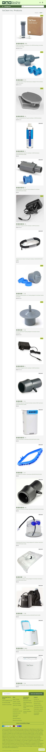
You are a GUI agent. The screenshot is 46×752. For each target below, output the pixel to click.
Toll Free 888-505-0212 (7, 700)
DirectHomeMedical (8, 750)
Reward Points (37, 703)
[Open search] (33, 6)
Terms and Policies (16, 750)
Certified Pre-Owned (17, 711)
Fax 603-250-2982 (6, 702)
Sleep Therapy (16, 699)
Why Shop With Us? (38, 701)
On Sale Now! (16, 709)
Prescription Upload (38, 709)
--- (13, 707)
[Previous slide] (18, 28)
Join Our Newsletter (36, 693)
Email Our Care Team (7, 704)
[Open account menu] (40, 2)
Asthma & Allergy (16, 703)
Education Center (27, 700)
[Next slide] (42, 28)
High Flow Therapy (17, 705)
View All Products (17, 718)
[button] (41, 13)
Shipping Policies (38, 705)
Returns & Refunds (38, 711)
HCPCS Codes (26, 709)
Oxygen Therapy (16, 701)
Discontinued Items (17, 720)
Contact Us (36, 699)
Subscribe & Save (16, 713)
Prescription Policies (38, 707)
